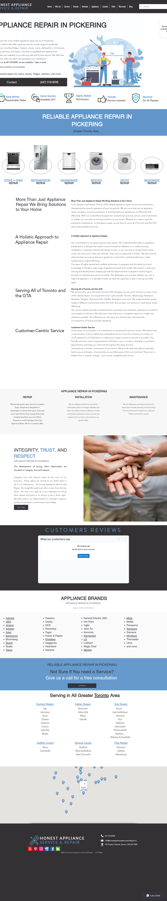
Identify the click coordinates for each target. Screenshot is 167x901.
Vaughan (120, 733)
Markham (120, 722)
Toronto (101, 695)
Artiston (10, 628)
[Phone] (102, 835)
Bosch (9, 642)
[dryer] (124, 161)
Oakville (83, 719)
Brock (45, 715)
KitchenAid (90, 635)
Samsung (132, 628)
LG (85, 639)
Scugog (45, 726)
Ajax (45, 708)
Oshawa (45, 719)
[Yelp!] (30, 849)
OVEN (19, 180)
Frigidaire (50, 639)
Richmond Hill (120, 730)
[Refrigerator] (40, 161)
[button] (67, 6)
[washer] (96, 161)
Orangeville (45, 750)
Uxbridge (45, 730)
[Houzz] (58, 849)
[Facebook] (52, 849)
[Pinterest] (35, 849)
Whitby (45, 733)
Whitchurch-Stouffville (120, 737)
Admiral (10, 618)
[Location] (102, 844)
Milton (83, 715)
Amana (10, 625)
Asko (8, 632)
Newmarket (120, 726)
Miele (129, 618)
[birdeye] (47, 849)
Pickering (45, 722)
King (120, 719)
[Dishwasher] (69, 161)
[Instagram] (41, 849)
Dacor (9, 650)
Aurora (119, 708)
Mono (45, 747)
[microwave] (152, 161)
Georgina (120, 715)
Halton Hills (83, 712)
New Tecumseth (83, 754)
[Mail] (102, 840)
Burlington (83, 708)
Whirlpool (132, 635)
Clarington (45, 712)
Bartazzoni (12, 635)
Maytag (88, 650)
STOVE (8, 180)
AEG (8, 621)
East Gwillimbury (120, 712)
